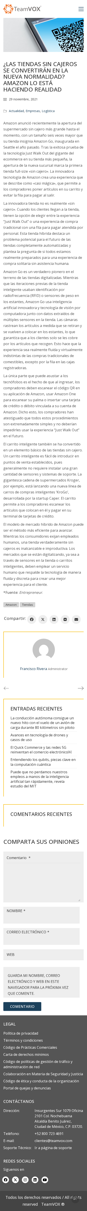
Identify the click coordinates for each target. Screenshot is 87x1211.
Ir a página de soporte (53, 1147)
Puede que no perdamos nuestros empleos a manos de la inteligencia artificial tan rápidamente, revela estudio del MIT (39, 779)
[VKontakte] (65, 619)
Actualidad (16, 111)
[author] (44, 650)
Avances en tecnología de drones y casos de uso (39, 737)
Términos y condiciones (23, 1040)
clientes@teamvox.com (53, 1140)
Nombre (16, 910)
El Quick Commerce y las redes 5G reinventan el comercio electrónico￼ (41, 749)
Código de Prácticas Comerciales (30, 1047)
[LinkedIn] (54, 619)
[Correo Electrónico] (76, 619)
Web (10, 954)
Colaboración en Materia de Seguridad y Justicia (43, 1074)
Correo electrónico (28, 932)
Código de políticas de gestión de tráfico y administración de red (37, 1064)
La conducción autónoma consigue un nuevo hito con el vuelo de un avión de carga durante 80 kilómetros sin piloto (42, 723)
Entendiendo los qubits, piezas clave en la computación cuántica (43, 762)
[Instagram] (25, 1180)
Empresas (33, 111)
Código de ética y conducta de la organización (41, 1081)
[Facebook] (31, 619)
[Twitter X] (42, 619)
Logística (48, 111)
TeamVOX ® (52, 1204)
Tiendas (27, 605)
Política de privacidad (20, 1033)
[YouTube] (44, 1180)
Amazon (11, 605)
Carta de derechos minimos (26, 1054)
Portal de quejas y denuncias (27, 1088)
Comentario (19, 857)
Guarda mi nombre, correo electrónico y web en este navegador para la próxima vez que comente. (38, 984)
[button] (81, 9)
